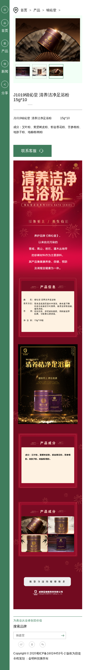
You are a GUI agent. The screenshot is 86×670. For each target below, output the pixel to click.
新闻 (4, 71)
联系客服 (29, 151)
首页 (4, 30)
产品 (4, 51)
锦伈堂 (51, 10)
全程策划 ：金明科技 (26, 658)
